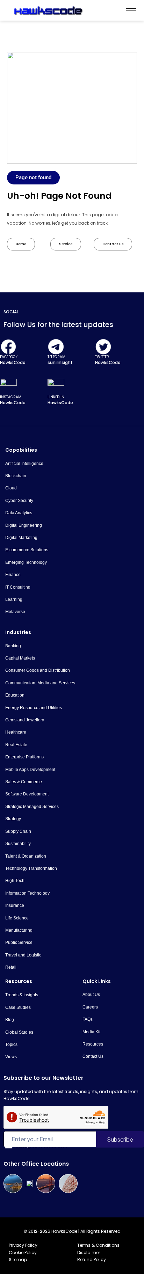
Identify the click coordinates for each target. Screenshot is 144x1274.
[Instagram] (8, 387)
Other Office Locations (36, 1164)
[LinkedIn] (56, 387)
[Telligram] (56, 346)
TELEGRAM (56, 356)
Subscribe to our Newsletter (43, 1078)
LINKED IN (56, 397)
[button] (33, 177)
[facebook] (8, 346)
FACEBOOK (8, 356)
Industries (18, 632)
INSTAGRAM (10, 397)
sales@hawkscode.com (41, 1145)
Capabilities (21, 449)
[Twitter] (103, 346)
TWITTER (102, 356)
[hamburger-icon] (131, 10)
